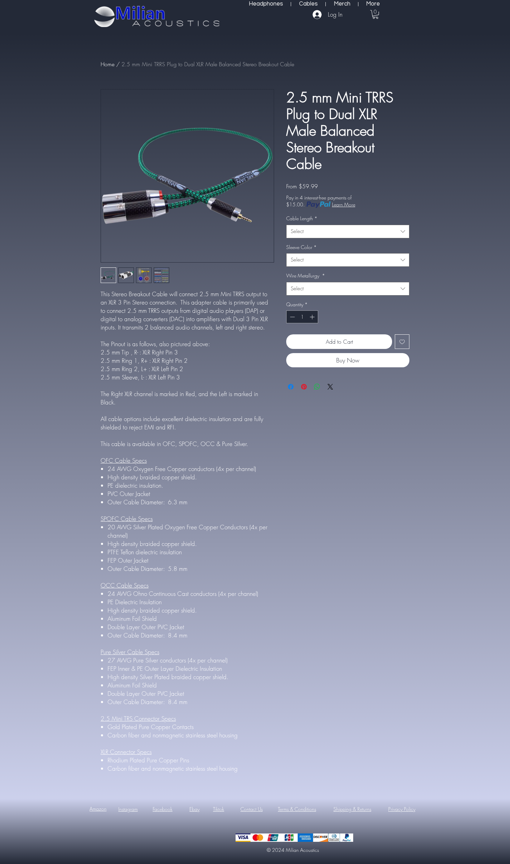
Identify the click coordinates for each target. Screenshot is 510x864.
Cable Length (301, 218)
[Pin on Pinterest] (304, 387)
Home (107, 64)
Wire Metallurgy (305, 275)
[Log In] (318, 14)
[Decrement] (291, 317)
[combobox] (347, 231)
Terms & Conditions (297, 809)
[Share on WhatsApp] (317, 387)
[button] (375, 14)
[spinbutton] (302, 317)
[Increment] (312, 317)
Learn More (343, 204)
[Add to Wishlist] (402, 341)
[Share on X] (330, 387)
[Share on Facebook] (291, 387)
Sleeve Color (301, 247)
